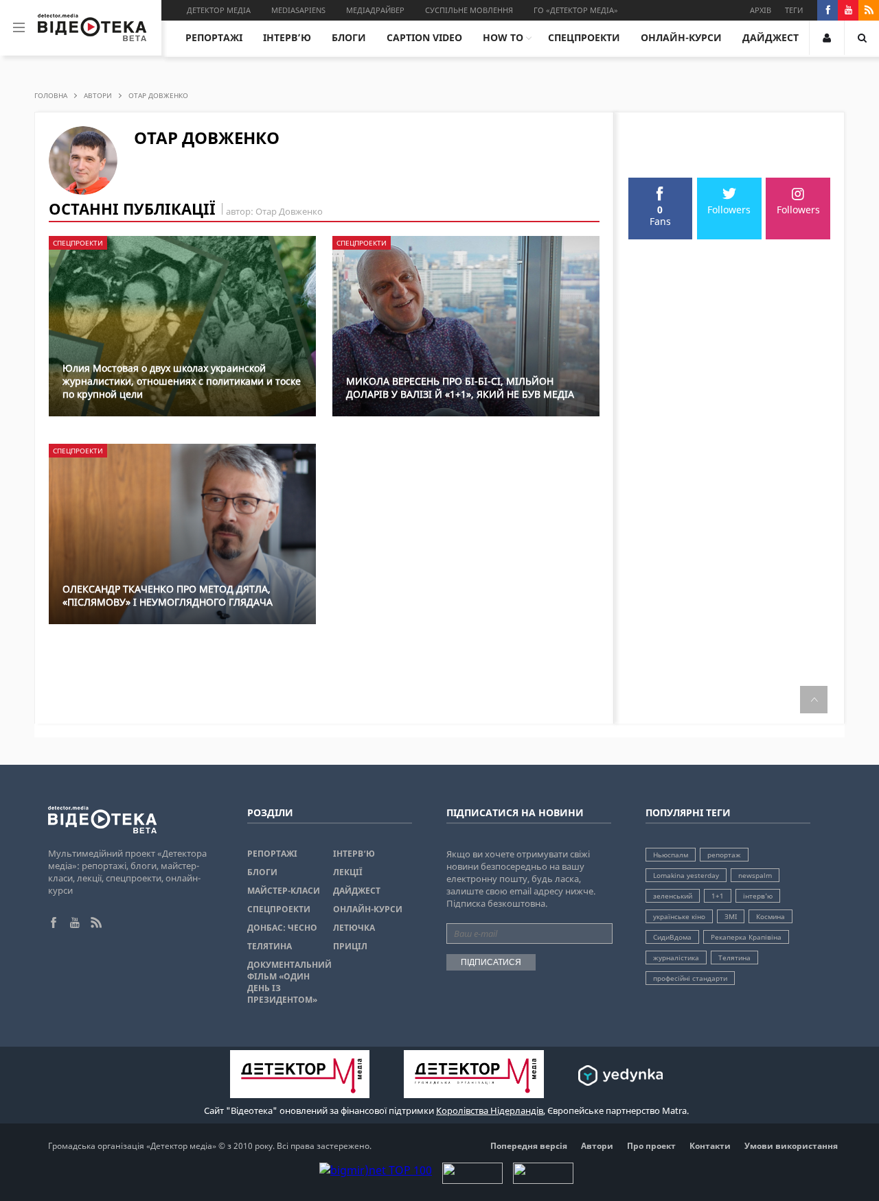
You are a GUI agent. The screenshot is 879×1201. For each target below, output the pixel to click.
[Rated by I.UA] (472, 1179)
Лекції (348, 872)
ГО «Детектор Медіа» (576, 10)
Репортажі (213, 37)
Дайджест (770, 37)
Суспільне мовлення (469, 10)
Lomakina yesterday (686, 875)
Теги (794, 10)
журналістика (676, 957)
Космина (770, 916)
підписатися (491, 962)
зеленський (672, 896)
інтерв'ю (758, 896)
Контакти (710, 1146)
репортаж (724, 854)
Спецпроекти (584, 37)
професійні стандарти (690, 978)
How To (503, 37)
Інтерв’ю (287, 37)
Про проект (651, 1146)
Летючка (354, 928)
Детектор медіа (219, 10)
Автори (98, 95)
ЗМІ (730, 916)
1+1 (717, 896)
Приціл (350, 946)
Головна (50, 95)
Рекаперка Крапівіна (746, 937)
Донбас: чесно (282, 928)
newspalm (755, 875)
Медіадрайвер (375, 10)
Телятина (269, 946)
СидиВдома (672, 937)
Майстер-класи (283, 890)
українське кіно (679, 916)
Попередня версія (528, 1146)
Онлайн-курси (681, 37)
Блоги (349, 37)
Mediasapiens (298, 10)
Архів (760, 10)
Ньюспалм (670, 854)
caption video (424, 37)
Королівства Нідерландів (489, 1110)
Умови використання (791, 1146)
